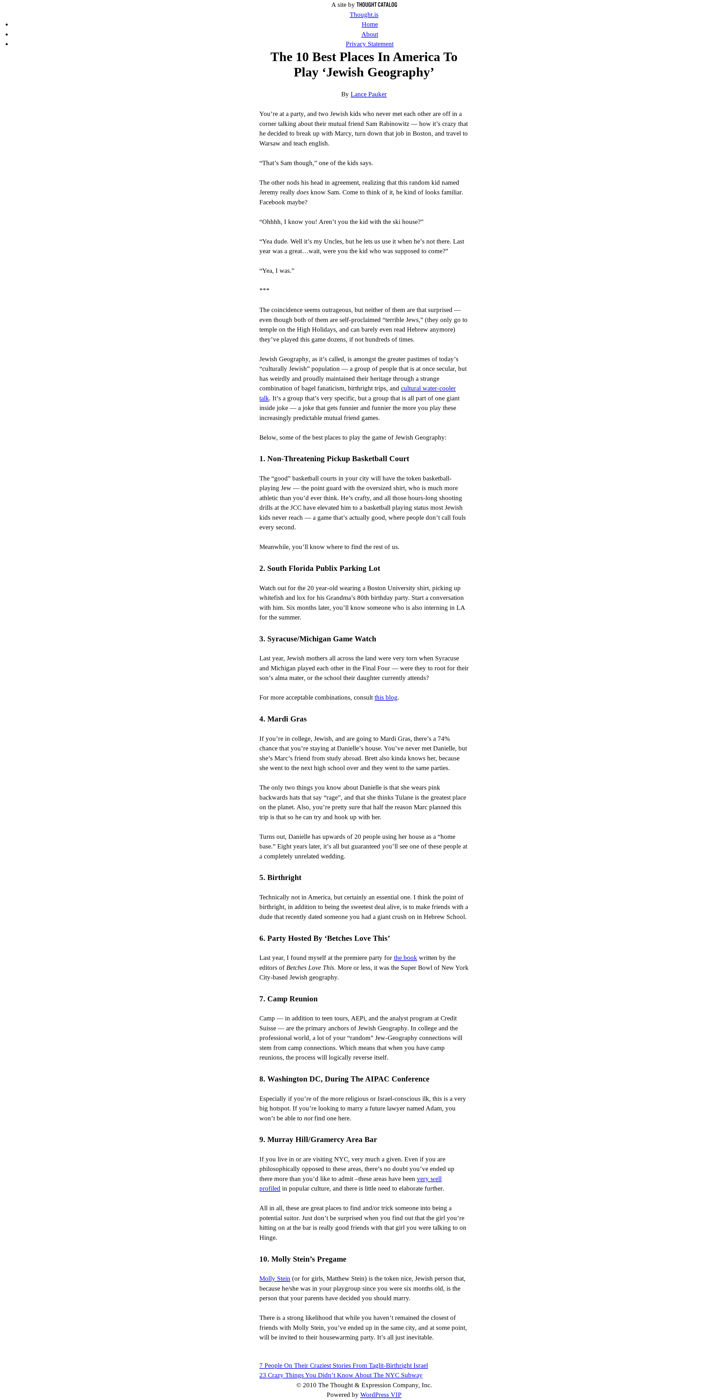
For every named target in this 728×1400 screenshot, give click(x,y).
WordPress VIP (381, 1394)
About (369, 34)
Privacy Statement (370, 43)
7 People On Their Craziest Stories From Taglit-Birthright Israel (343, 1365)
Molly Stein (274, 1278)
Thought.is (364, 14)
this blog (386, 697)
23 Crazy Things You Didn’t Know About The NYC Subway (341, 1375)
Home (370, 24)
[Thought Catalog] (377, 4)
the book (405, 957)
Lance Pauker (369, 94)
